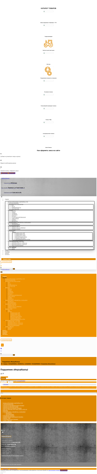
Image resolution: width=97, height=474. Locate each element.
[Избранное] (1, 263)
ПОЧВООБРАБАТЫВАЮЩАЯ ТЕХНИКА (13, 417)
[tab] (49, 384)
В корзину (3, 378)
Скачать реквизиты (6, 448)
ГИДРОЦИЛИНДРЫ (8, 404)
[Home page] (1, 363)
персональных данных (54, 470)
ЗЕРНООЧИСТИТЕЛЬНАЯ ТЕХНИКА (12, 408)
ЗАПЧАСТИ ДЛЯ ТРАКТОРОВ (10, 407)
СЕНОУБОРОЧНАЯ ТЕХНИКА (10, 419)
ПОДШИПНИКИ (21, 380)
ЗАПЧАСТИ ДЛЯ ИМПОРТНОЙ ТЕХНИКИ (13, 405)
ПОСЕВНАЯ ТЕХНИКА (8, 415)
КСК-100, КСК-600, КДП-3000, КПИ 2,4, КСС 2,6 (15, 409)
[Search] (14, 269)
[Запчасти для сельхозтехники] (5, 178)
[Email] (2, 432)
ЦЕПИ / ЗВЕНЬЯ (7, 420)
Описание (5, 384)
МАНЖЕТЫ (9, 413)
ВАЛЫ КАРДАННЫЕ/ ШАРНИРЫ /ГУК (13, 403)
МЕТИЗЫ (5, 410)
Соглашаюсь (63, 470)
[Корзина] (1, 265)
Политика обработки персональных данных (12, 455)
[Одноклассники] (1, 432)
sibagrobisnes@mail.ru (10, 446)
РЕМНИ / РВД (6, 418)
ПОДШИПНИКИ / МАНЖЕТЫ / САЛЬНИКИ (14, 412)
